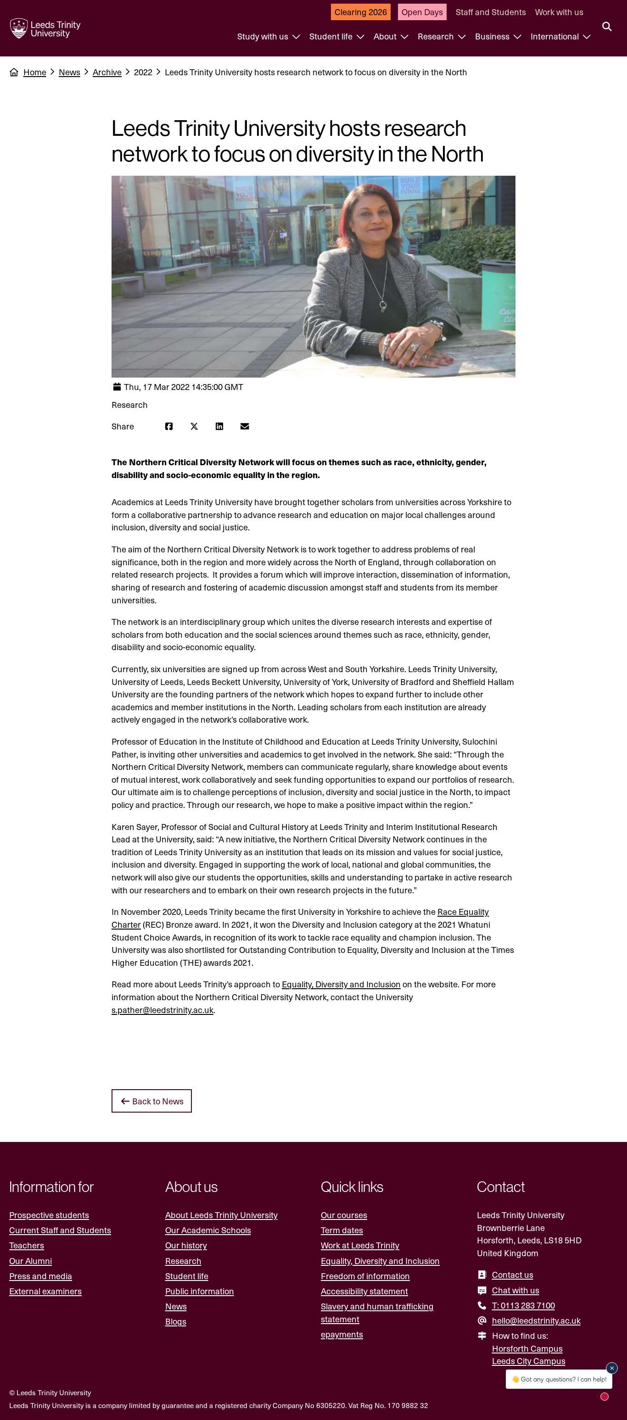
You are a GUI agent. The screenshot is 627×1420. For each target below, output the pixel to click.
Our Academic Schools (208, 1230)
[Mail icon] (244, 426)
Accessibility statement (364, 1291)
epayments (342, 1334)
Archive (107, 72)
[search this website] (607, 27)
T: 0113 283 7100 (523, 1305)
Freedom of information (365, 1275)
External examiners (45, 1291)
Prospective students (49, 1214)
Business (493, 36)
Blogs (175, 1321)
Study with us (263, 36)
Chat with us (515, 1290)
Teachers (26, 1245)
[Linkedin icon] (219, 426)
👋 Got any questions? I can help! (559, 1379)
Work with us (559, 11)
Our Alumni (30, 1260)
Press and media (40, 1275)
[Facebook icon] (168, 426)
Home (34, 72)
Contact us (512, 1274)
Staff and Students (491, 11)
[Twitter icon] (194, 426)
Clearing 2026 (361, 11)
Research (437, 36)
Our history (186, 1245)
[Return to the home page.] (45, 28)
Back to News (157, 1101)
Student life (331, 36)
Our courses (344, 1214)
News (69, 72)
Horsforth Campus (527, 1348)
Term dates (342, 1230)
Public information (199, 1291)
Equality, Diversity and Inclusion (341, 984)
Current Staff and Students (60, 1230)
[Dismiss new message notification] (612, 1368)
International (556, 36)
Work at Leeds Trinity (360, 1245)
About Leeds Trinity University (221, 1214)
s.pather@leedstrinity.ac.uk (162, 1009)
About (386, 36)
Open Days (422, 11)
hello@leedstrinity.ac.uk (536, 1320)
